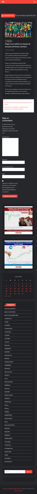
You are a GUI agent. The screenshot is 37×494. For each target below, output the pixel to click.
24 (22, 291)
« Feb (5, 296)
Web (3, 174)
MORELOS (7, 385)
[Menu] (3, 2)
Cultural (6, 342)
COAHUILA (7, 332)
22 (15, 291)
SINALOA (7, 428)
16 (18, 288)
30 (18, 293)
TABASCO (7, 435)
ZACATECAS (8, 461)
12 (30, 286)
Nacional (7, 388)
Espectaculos (8, 355)
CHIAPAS (7, 325)
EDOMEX (7, 352)
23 (18, 291)
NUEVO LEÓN (8, 395)
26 (30, 291)
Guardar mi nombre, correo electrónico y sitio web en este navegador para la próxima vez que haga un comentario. (10, 187)
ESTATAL (6, 358)
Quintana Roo (8, 418)
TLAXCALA (7, 445)
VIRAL (6, 455)
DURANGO (7, 348)
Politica (6, 408)
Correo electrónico (8, 167)
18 (26, 288)
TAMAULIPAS (8, 438)
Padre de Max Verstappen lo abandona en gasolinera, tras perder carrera (16, 108)
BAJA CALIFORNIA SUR (11, 315)
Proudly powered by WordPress (12, 488)
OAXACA (7, 398)
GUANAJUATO (8, 362)
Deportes (9, 41)
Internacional (8, 372)
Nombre (5, 159)
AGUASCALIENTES (9, 308)
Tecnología (7, 441)
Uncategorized (8, 448)
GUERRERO (7, 365)
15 (15, 288)
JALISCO (6, 375)
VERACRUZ (7, 451)
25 (26, 291)
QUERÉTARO (8, 415)
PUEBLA (6, 412)
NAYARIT (7, 392)
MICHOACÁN (8, 382)
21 (10, 291)
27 (6, 293)
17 (22, 288)
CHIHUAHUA (8, 328)
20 (6, 291)
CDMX (6, 322)
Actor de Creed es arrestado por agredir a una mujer (18, 103)
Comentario (6, 137)
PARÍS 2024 (7, 402)
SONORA (7, 431)
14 (10, 288)
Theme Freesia (18, 490)
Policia (6, 405)
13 (6, 288)
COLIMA (6, 335)
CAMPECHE (8, 318)
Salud (6, 422)
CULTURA (7, 338)
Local (5, 378)
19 (30, 288)
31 (22, 293)
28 (10, 293)
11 (26, 286)
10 (22, 286)
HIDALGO (7, 368)
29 (15, 293)
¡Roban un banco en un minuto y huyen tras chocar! (18, 15)
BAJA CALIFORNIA (9, 312)
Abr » (9, 296)
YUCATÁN (7, 458)
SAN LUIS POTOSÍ (9, 425)
